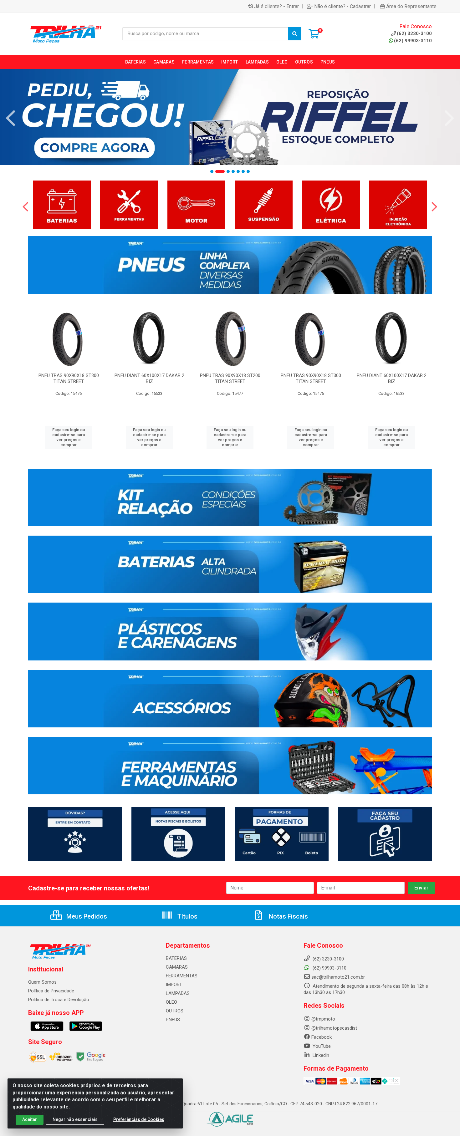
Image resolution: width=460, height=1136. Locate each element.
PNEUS (173, 1019)
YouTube (321, 1046)
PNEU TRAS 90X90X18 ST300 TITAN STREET (68, 378)
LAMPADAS (178, 993)
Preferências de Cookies (138, 1119)
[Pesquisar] (294, 33)
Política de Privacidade (51, 991)
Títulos (186, 916)
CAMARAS (177, 967)
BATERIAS (176, 958)
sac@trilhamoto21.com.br (338, 977)
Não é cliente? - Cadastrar (342, 6)
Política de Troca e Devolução (58, 999)
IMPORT (174, 984)
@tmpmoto (323, 1019)
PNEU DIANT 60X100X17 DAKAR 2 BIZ (149, 378)
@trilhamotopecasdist (334, 1028)
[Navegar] (11, 118)
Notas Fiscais (287, 916)
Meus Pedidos (86, 916)
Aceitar (29, 1119)
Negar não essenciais (75, 1119)
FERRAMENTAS (181, 976)
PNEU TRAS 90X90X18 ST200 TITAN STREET (230, 378)
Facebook (321, 1037)
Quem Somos (42, 982)
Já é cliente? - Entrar (276, 6)
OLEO (171, 1002)
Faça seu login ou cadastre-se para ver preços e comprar (68, 437)
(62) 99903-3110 (413, 40)
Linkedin (320, 1055)
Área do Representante (411, 6)
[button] (211, 171)
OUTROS (174, 1011)
